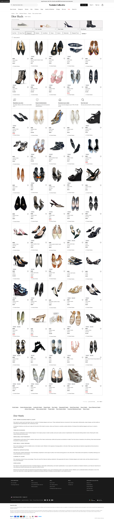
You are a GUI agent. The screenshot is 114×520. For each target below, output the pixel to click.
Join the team (90, 488)
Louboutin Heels (37, 407)
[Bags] (44, 9)
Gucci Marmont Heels (94, 407)
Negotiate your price (18, 103)
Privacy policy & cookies (38, 500)
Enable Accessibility (5, 1)
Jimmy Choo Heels (30, 409)
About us (89, 482)
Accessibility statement (15, 500)
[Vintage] (60, 9)
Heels (29, 13)
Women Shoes (23, 13)
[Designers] (23, 9)
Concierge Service (15, 484)
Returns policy (34, 486)
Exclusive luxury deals (63, 103)
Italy (33, 518)
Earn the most (84, 103)
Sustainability (89, 484)
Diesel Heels (47, 407)
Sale (69, 9)
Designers (20, 9)
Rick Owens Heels (61, 409)
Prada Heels (51, 409)
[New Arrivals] (17, 9)
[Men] (33, 9)
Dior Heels (54, 407)
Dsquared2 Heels (63, 407)
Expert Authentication (41, 103)
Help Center (70, 482)
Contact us (70, 484)
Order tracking (34, 482)
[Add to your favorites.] (28, 59)
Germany (27, 518)
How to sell (52, 482)
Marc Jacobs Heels (41, 409)
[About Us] (77, 9)
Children (37, 9)
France (11, 518)
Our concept (13, 482)
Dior (17, 13)
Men (31, 9)
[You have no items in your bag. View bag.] (102, 5)
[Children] (39, 9)
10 (97, 401)
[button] (102, 5)
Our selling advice (54, 484)
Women (26, 9)
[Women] (29, 9)
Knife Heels (15, 407)
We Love (64, 9)
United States (22, 518)
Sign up (97, 5)
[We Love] (66, 9)
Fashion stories (90, 490)
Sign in (91, 5)
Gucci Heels (84, 407)
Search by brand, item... (18, 5)
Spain (31, 518)
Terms (31, 500)
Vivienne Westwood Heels (74, 409)
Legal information (25, 500)
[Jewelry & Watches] (55, 9)
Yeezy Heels (86, 409)
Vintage (58, 9)
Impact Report (90, 486)
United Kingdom (16, 518)
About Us (74, 9)
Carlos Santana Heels (25, 407)
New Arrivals (13, 9)
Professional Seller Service (55, 488)
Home (12, 13)
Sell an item (84, 5)
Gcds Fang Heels (74, 407)
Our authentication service (37, 484)
